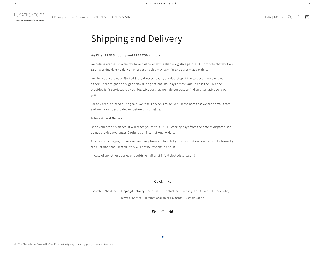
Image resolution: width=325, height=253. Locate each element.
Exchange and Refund (194, 191)
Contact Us (171, 191)
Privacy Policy (221, 191)
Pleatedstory (29, 244)
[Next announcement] (309, 4)
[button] (59, 17)
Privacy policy (85, 244)
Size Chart (154, 191)
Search (96, 191)
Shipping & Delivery (131, 191)
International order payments (163, 197)
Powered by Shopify (47, 244)
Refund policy (67, 244)
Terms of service (104, 244)
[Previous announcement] (15, 4)
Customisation (195, 197)
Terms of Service (131, 197)
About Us (110, 191)
